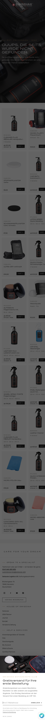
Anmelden (35, 703)
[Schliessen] (41, 659)
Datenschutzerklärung (9, 712)
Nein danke (7, 716)
